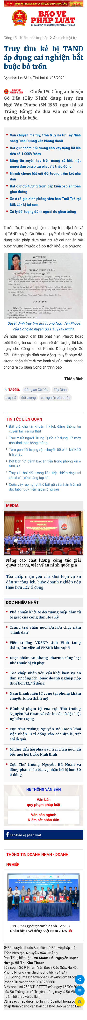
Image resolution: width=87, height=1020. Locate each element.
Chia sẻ (80, 979)
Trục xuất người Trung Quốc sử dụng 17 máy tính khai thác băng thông (45, 440)
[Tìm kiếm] (79, 1002)
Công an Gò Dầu (36, 390)
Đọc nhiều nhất (22, 602)
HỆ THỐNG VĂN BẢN (43, 789)
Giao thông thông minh (52, 1013)
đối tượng (28, 398)
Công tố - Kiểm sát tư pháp (26, 38)
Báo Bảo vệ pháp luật (25, 835)
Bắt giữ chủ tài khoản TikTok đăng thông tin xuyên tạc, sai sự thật (45, 428)
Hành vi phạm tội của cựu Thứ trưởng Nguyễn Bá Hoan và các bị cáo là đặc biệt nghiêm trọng (45, 714)
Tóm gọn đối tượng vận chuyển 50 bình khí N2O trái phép (45, 452)
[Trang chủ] (43, 18)
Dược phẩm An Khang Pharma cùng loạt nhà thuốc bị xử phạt (45, 660)
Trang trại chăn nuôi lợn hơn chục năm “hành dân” (45, 630)
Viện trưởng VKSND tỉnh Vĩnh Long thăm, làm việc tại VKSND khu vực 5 (45, 645)
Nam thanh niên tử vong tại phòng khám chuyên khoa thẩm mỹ (45, 696)
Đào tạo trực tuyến (54, 1018)
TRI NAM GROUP (18, 1013)
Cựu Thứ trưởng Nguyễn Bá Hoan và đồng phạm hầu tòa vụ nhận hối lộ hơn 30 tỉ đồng (45, 769)
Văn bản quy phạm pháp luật (43, 802)
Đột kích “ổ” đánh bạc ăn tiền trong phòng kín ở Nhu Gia (45, 463)
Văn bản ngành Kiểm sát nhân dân (43, 817)
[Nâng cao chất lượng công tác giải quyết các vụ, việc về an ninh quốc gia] (43, 533)
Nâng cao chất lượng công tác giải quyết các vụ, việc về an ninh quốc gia (43, 562)
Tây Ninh (60, 390)
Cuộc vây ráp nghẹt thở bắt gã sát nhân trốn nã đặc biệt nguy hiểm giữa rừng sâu (45, 487)
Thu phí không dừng (21, 1018)
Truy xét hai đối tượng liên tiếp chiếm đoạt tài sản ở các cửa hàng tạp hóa (45, 475)
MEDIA (12, 505)
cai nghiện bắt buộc (55, 398)
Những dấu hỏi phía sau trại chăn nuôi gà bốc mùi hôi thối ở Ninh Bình (45, 752)
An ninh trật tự (65, 38)
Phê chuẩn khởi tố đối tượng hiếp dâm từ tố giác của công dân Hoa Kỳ (45, 614)
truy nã (11, 398)
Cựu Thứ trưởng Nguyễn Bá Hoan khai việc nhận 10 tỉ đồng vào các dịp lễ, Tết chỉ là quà (45, 734)
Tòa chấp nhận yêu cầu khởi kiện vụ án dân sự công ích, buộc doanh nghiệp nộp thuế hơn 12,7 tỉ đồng (43, 582)
